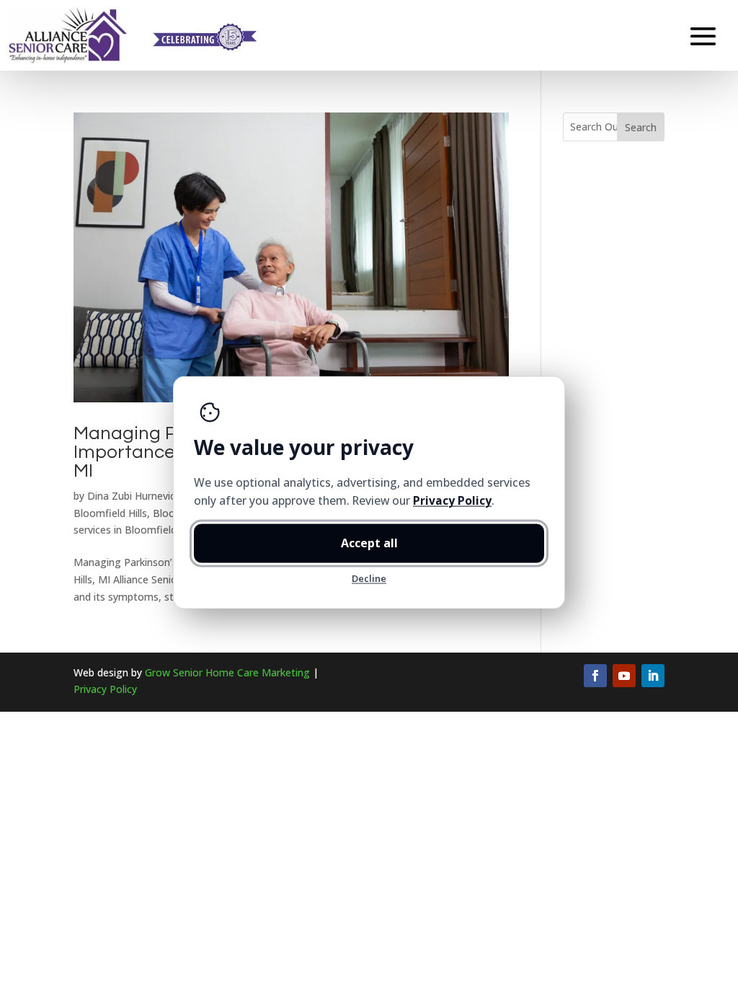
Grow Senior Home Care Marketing (227, 672)
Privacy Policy (105, 689)
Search (641, 127)
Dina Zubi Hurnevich (134, 496)
